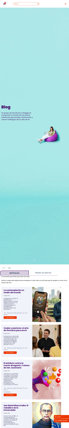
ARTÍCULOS (14, 273)
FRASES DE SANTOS (43, 273)
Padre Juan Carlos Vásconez (14, 313)
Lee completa (9, 317)
